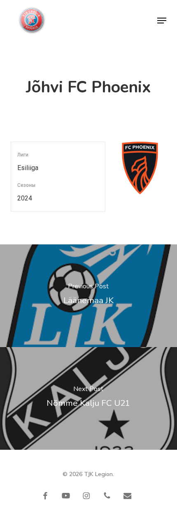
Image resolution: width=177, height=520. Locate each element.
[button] (161, 20)
